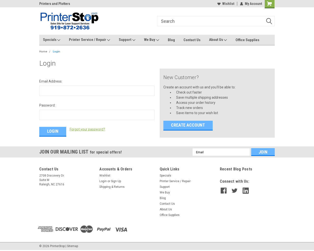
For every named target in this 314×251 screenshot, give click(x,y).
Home (43, 51)
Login (56, 51)
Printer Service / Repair (88, 39)
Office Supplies (247, 40)
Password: (47, 105)
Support (125, 39)
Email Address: (50, 81)
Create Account (188, 125)
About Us (216, 39)
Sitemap (72, 246)
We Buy (150, 39)
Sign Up (116, 181)
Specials (50, 39)
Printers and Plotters (54, 4)
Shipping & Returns (112, 187)
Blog (171, 40)
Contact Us (191, 40)
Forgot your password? (87, 129)
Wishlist (228, 4)
